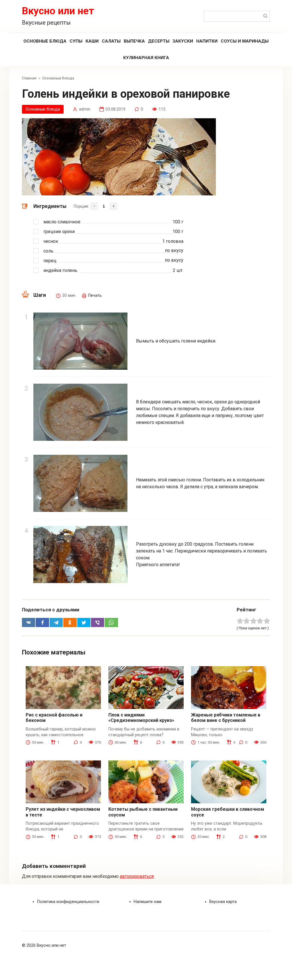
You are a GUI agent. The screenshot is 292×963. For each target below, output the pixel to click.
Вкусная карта (223, 901)
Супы (76, 41)
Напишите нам (147, 901)
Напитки (207, 41)
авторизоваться (137, 876)
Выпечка (134, 41)
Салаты (111, 41)
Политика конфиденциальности (68, 901)
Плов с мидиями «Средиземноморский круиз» (141, 717)
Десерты (158, 41)
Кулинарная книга (146, 57)
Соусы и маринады (245, 41)
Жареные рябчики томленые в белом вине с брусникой (225, 717)
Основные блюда (44, 41)
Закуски (183, 41)
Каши (92, 41)
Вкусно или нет (58, 11)
